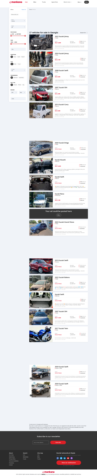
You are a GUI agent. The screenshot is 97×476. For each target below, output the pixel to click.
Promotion (11, 463)
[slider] (11, 36)
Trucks (44, 2)
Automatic (21, 77)
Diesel (15, 84)
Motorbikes (25, 457)
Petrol (19, 84)
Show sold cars (14, 14)
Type (12, 61)
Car (12, 64)
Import (23, 56)
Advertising (11, 457)
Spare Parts (55, 2)
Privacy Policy (12, 459)
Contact (11, 465)
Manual (15, 77)
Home (30, 9)
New (15, 56)
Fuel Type (13, 82)
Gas (23, 84)
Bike (15, 64)
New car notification (69, 463)
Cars (26, 2)
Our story (11, 455)
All (11, 56)
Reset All (24, 9)
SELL (86, 2)
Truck (19, 64)
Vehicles (34, 9)
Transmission (14, 75)
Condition (13, 54)
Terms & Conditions (13, 461)
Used (18, 56)
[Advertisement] (18, 124)
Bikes (34, 2)
